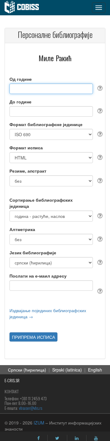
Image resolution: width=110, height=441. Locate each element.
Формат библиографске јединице (45, 124)
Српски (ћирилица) (27, 370)
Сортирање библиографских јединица (41, 203)
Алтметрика (22, 229)
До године (20, 102)
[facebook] (38, 438)
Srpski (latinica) (67, 370)
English (95, 370)
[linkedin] (77, 438)
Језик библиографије (32, 252)
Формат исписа (26, 147)
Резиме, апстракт (27, 171)
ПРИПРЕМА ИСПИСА (33, 337)
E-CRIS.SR (12, 380)
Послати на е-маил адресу (38, 276)
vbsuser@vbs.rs (30, 408)
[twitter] (57, 438)
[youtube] (96, 438)
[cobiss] (25, 7)
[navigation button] (98, 7)
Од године (20, 79)
